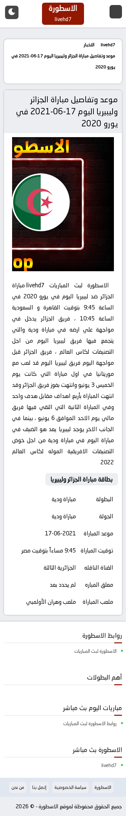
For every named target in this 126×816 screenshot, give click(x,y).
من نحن (17, 787)
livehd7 (35, 285)
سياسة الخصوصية (70, 787)
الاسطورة (102, 787)
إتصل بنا (39, 787)
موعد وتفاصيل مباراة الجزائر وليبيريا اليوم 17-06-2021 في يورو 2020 (67, 111)
